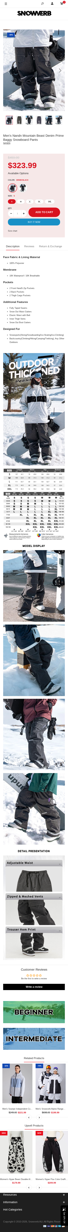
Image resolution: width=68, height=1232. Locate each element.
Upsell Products (34, 1125)
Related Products (34, 1058)
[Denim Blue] (22, 188)
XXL (49, 202)
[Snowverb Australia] (34, 13)
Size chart (12, 231)
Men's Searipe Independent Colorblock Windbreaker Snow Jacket (32, 1109)
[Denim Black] (12, 188)
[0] (61, 4)
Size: (11, 196)
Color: (18, 180)
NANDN (6, 143)
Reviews (29, 246)
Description (12, 246)
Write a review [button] (34, 987)
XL (39, 202)
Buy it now (34, 222)
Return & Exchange (50, 246)
